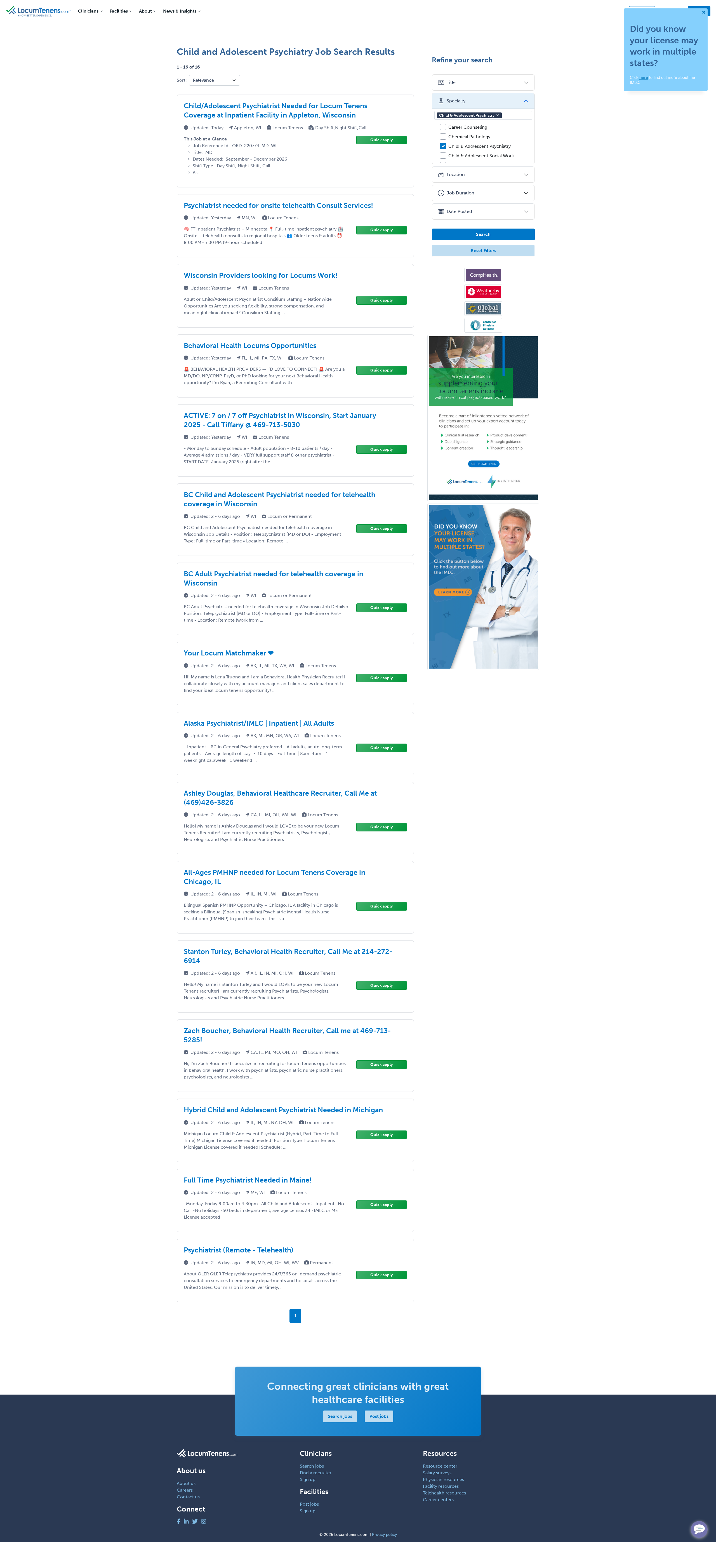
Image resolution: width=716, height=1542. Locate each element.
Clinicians (88, 11)
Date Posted (459, 211)
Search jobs (340, 1416)
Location (456, 174)
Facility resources (441, 1486)
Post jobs (378, 1416)
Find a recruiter (315, 1472)
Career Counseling (467, 127)
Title (451, 82)
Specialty (456, 101)
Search (483, 234)
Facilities (119, 11)
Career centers (438, 1499)
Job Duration (460, 193)
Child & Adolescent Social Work (481, 155)
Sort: (182, 80)
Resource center (440, 1466)
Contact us (188, 1496)
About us (186, 1483)
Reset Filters (483, 250)
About (145, 11)
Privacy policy (384, 1534)
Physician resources (443, 1479)
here (643, 77)
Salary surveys (437, 1472)
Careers (185, 1490)
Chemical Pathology (469, 136)
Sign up (307, 1479)
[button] (498, 115)
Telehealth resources (444, 1493)
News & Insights (179, 11)
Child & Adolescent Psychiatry (466, 115)
